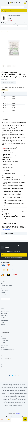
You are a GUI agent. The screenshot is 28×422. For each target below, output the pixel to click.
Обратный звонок (4, 340)
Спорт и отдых (11, 31)
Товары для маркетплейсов (6, 285)
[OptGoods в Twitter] (12, 375)
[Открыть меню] (2, 3)
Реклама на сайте (4, 347)
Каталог (3, 281)
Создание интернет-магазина (11, 416)
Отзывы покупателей (8, 233)
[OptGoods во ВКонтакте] (9, 375)
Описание (5, 119)
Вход (2, 335)
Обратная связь (6, 370)
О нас (2, 310)
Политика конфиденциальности (7, 349)
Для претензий (4, 343)
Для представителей (5, 317)
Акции (2, 283)
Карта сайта (3, 326)
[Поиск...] (25, 7)
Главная (3, 31)
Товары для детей (4, 295)
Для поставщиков (4, 320)
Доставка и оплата (5, 311)
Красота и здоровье (5, 290)
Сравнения (3, 338)
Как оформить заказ (5, 342)
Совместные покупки (5, 318)
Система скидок (4, 345)
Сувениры (3, 292)
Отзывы (2, 322)
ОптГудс (18, 413)
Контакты (3, 324)
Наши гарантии (4, 313)
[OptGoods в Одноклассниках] (18, 375)
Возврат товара (4, 315)
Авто (2, 288)
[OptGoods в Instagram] (15, 375)
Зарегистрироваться (5, 336)
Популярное (3, 286)
